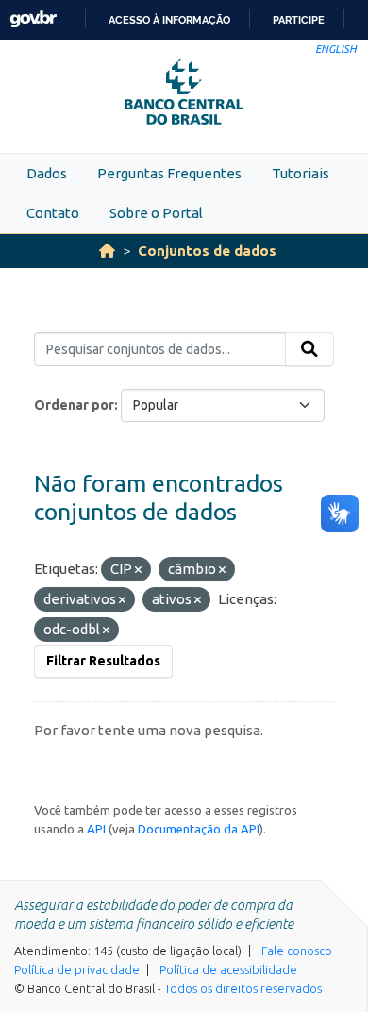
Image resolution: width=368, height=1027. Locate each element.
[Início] (107, 251)
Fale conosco (296, 950)
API (96, 828)
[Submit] (309, 349)
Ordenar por (74, 404)
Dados (46, 173)
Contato (52, 213)
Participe (299, 19)
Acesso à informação (169, 19)
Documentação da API (198, 828)
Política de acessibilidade (228, 969)
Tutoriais (300, 173)
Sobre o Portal (156, 213)
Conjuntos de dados (207, 251)
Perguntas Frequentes (169, 173)
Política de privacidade (77, 969)
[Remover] (138, 570)
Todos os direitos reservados (243, 988)
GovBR (33, 19)
